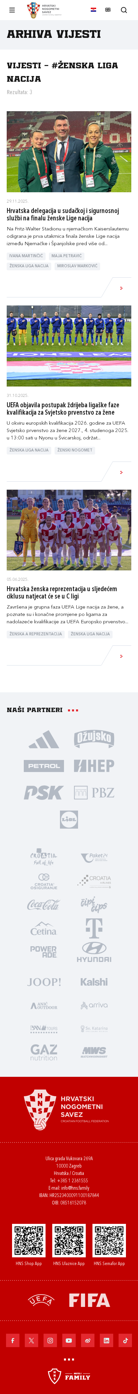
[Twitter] (31, 1340)
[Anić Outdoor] (44, 1005)
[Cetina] (44, 927)
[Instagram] (50, 1340)
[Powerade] (44, 951)
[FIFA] (89, 1299)
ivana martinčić (26, 256)
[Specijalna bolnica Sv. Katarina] (94, 1028)
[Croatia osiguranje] (44, 881)
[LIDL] (69, 819)
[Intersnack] (94, 904)
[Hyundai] (94, 951)
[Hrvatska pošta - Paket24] (94, 857)
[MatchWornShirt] (94, 1051)
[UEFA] (41, 1299)
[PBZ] (94, 792)
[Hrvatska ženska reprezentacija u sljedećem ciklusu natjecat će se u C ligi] (69, 530)
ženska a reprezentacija (35, 634)
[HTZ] (44, 857)
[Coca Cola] (44, 904)
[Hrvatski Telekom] (94, 927)
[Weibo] (87, 1340)
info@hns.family (75, 1188)
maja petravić (67, 256)
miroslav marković (77, 266)
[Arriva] (94, 1005)
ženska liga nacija (29, 266)
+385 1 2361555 (72, 1181)
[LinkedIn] (106, 1340)
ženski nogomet (74, 450)
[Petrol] (44, 765)
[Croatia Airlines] (94, 881)
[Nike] (44, 738)
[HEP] (94, 765)
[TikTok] (125, 1340)
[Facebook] (12, 1340)
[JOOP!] (44, 981)
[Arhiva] (124, 10)
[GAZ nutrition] (44, 1051)
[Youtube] (69, 1340)
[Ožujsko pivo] (94, 738)
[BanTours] (44, 1028)
